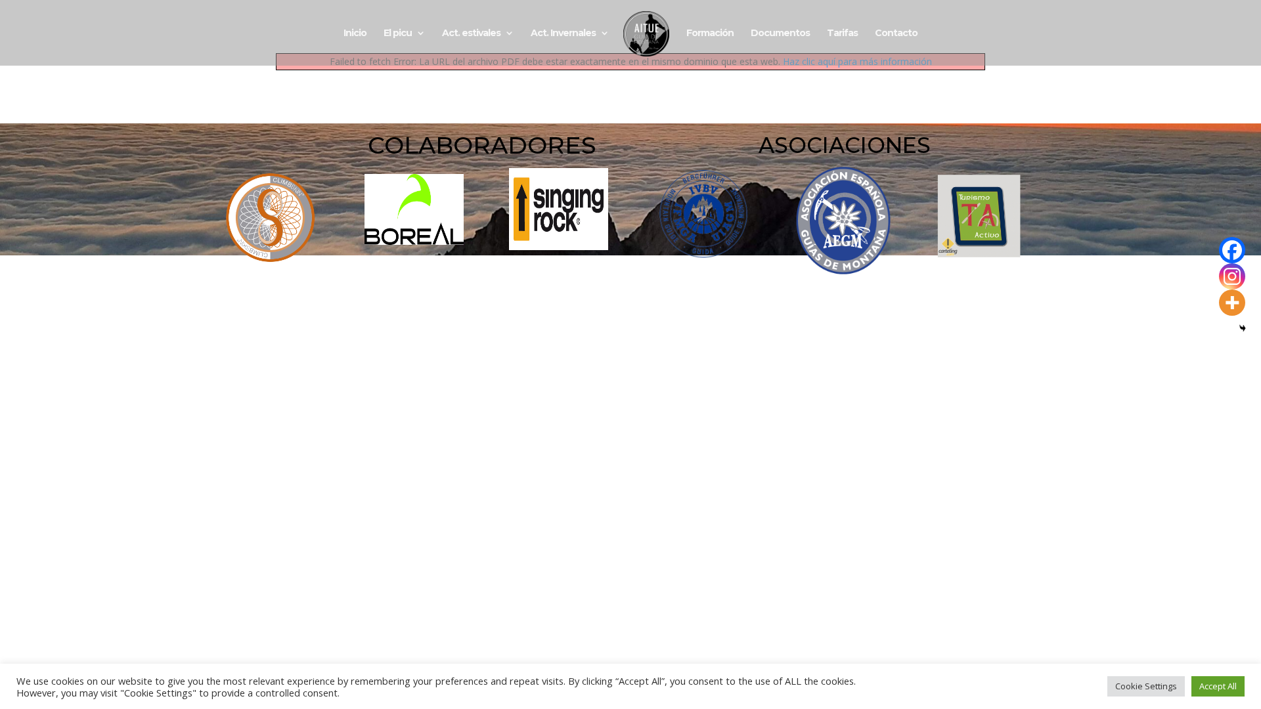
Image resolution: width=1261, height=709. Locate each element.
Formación (710, 33)
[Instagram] (1232, 276)
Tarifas (842, 33)
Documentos (780, 33)
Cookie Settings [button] (1146, 686)
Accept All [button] (1218, 686)
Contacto (896, 33)
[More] (1232, 303)
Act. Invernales (563, 33)
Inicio (354, 33)
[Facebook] (1232, 250)
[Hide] (1242, 328)
